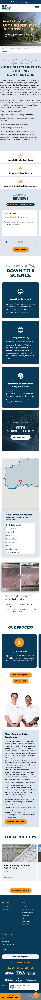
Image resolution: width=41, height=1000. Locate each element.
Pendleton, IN (11, 549)
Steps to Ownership (8, 944)
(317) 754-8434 (24, 962)
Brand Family (26, 921)
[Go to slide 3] (12, 242)
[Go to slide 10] (35, 242)
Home (4, 48)
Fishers (26, 48)
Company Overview (28, 910)
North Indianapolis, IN (14, 525)
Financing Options (27, 912)
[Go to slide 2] (9, 242)
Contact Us (25, 924)
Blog (23, 918)
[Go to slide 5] (19, 242)
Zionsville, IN (11, 528)
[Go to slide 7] (25, 242)
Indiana (19, 48)
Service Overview (7, 907)
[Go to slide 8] (28, 242)
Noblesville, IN (11, 539)
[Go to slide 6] (22, 242)
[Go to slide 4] (16, 242)
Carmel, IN (10, 532)
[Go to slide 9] (31, 242)
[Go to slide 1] (6, 242)
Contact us (11, 137)
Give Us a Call (20, 681)
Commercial (5, 910)
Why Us (4, 938)
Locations (11, 48)
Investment (5, 941)
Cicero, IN (10, 542)
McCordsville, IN (12, 553)
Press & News (26, 915)
